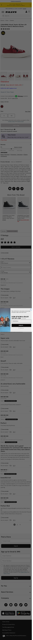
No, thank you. (21, 328)
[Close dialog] (31, 309)
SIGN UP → (21, 325)
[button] (30, 207)
